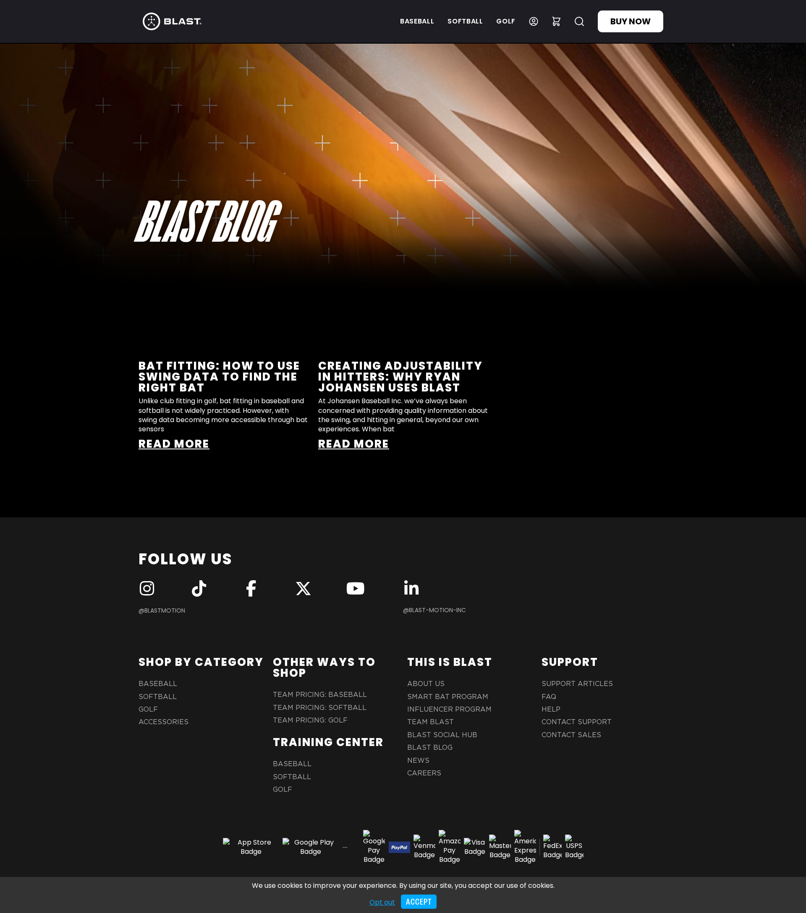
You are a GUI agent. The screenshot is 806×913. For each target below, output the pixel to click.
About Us (426, 684)
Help (551, 709)
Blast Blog (430, 747)
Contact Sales (571, 735)
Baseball (417, 21)
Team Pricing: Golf (310, 720)
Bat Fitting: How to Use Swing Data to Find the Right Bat (219, 376)
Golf (506, 21)
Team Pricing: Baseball (320, 694)
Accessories (163, 722)
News (418, 760)
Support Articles (577, 684)
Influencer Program (449, 709)
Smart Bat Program (447, 697)
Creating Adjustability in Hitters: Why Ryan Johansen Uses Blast (400, 376)
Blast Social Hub (442, 735)
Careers (424, 773)
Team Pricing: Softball (319, 707)
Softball (465, 21)
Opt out (382, 902)
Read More (174, 443)
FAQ (549, 697)
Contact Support (577, 722)
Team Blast (430, 722)
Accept (419, 902)
